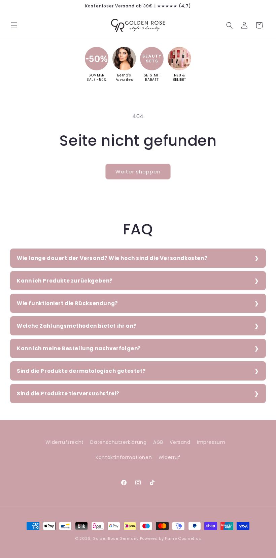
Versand (180, 442)
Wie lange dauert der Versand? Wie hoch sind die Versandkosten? (112, 258)
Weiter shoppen (138, 171)
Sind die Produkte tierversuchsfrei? (68, 393)
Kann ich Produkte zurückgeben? (65, 280)
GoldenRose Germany (116, 538)
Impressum (211, 442)
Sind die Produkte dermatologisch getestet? (81, 370)
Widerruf (169, 457)
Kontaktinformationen (124, 457)
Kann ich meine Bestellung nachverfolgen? (79, 348)
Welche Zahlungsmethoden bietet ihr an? (77, 325)
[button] (14, 25)
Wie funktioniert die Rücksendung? (67, 303)
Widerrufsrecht (64, 442)
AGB (158, 442)
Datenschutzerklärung (118, 442)
